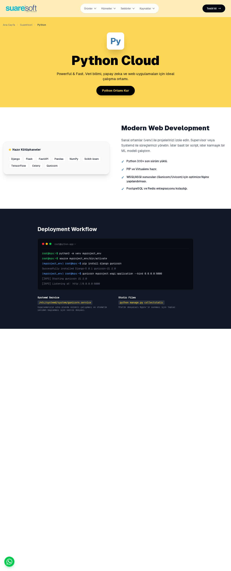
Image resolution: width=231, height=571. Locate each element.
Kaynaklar (145, 8)
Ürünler (88, 8)
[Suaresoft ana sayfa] (21, 8)
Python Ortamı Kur (115, 90)
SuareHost (26, 24)
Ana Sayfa (9, 24)
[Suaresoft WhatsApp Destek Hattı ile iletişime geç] (9, 562)
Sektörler (126, 8)
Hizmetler (106, 8)
